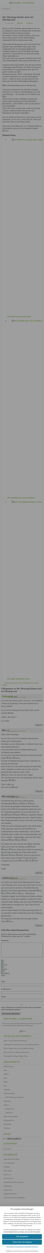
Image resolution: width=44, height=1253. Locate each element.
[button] (22, 1236)
